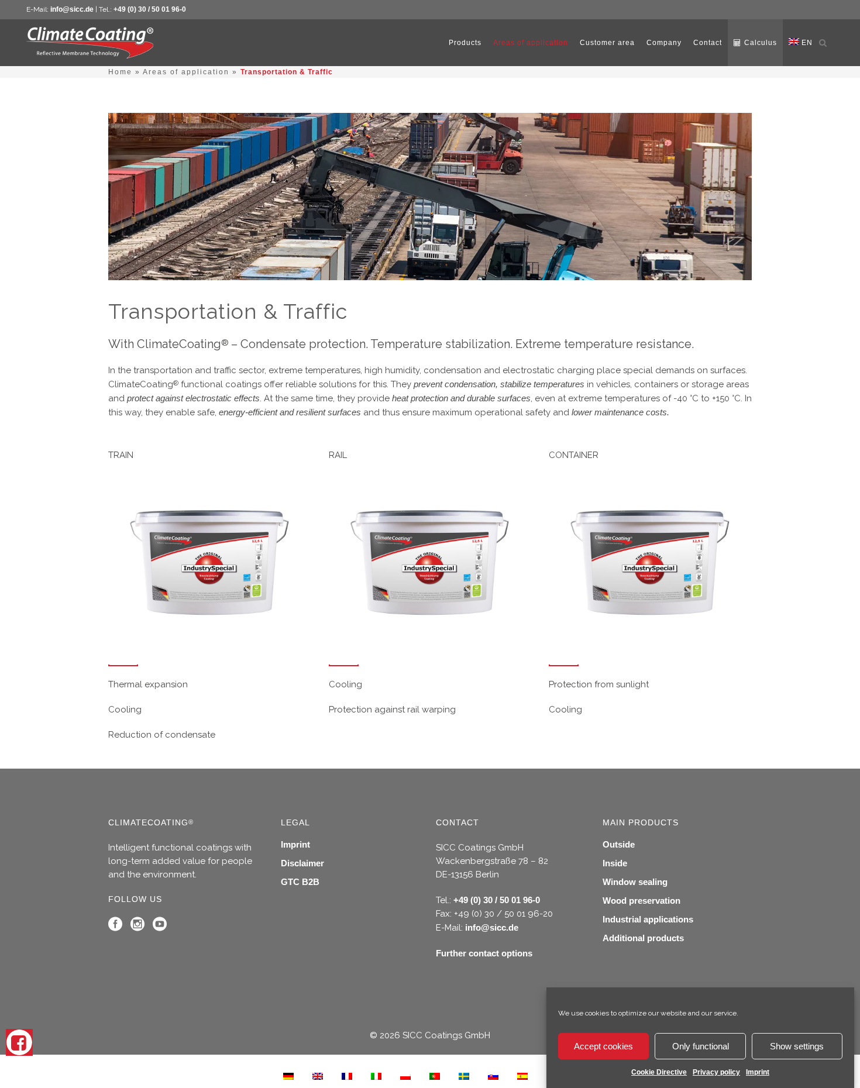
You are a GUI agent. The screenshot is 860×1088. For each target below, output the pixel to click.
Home (120, 72)
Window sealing (635, 882)
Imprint (757, 1072)
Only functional (700, 1046)
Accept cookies (603, 1046)
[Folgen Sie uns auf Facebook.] (115, 927)
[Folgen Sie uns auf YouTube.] (160, 927)
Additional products (643, 938)
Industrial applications (648, 919)
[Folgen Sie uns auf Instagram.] (137, 927)
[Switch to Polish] (405, 1075)
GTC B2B (300, 882)
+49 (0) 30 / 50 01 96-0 (149, 9)
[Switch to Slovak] (493, 1075)
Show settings (797, 1046)
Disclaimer (302, 863)
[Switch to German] (288, 1075)
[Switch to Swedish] (463, 1075)
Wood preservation (641, 900)
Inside (615, 863)
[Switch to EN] (317, 1075)
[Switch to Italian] (376, 1075)
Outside (619, 844)
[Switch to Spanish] (522, 1075)
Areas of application (186, 72)
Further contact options (484, 953)
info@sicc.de (72, 9)
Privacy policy (716, 1072)
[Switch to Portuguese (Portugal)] (434, 1075)
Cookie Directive (659, 1072)
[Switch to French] (346, 1075)
